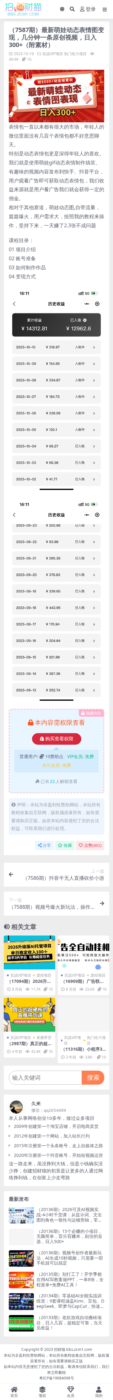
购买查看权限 (59, 738)
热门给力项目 (75, 53)
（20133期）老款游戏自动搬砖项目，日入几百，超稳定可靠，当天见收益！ (69, 1322)
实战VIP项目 (52, 53)
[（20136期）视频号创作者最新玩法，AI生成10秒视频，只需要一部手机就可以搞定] (21, 1258)
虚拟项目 (43, 975)
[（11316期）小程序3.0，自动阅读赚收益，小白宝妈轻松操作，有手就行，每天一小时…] (83, 1015)
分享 (47, 845)
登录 (91, 9)
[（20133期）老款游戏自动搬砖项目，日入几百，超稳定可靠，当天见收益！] (21, 1323)
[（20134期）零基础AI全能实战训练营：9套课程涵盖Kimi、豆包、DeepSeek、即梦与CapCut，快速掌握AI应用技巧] (21, 1301)
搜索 (93, 1077)
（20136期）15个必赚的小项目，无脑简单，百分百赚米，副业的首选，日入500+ (69, 1236)
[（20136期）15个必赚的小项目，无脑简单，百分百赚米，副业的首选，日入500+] (21, 1237)
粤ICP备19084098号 (56, 1378)
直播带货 (43, 1037)
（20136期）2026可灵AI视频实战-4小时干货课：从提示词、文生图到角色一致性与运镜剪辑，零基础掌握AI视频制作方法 (69, 1217)
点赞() (92, 845)
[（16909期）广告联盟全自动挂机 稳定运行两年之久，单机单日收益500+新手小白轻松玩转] (83, 952)
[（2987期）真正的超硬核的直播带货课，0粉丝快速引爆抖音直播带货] (29, 1015)
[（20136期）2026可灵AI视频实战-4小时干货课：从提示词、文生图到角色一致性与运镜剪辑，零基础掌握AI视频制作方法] (21, 1215)
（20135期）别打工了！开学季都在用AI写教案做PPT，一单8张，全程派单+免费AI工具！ (70, 1279)
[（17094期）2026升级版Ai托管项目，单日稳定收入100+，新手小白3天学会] (29, 952)
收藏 (68, 845)
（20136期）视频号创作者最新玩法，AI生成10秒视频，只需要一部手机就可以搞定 (69, 1258)
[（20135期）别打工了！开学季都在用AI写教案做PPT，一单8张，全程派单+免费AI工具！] (21, 1280)
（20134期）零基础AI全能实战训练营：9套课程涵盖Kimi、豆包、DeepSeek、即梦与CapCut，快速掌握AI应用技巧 (70, 1303)
